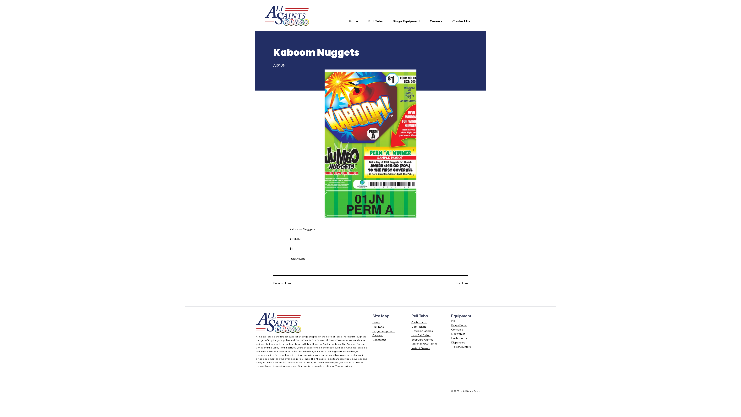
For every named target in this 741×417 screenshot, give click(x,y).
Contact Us (379, 340)
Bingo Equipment (383, 331)
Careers (377, 335)
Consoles (457, 329)
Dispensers (458, 342)
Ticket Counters (461, 346)
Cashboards (419, 322)
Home (376, 322)
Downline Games (422, 331)
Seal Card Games (422, 339)
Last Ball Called (421, 335)
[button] (377, 21)
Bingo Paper (459, 325)
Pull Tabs (378, 327)
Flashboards (459, 338)
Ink (453, 321)
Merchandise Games (424, 344)
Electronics (458, 334)
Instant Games (420, 348)
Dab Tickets (418, 326)
